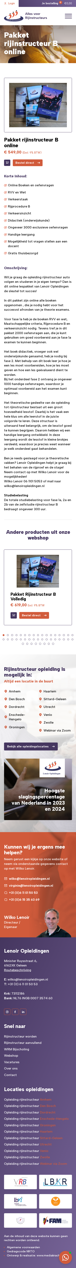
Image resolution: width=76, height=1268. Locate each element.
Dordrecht (17, 707)
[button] (3, 635)
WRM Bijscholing (16, 1049)
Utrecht (49, 707)
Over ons (11, 1068)
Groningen (17, 727)
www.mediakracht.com (52, 1255)
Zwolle (49, 722)
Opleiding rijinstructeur (27, 1099)
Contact (10, 1075)
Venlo (48, 715)
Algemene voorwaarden (23, 1247)
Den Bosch (17, 699)
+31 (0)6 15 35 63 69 (24, 900)
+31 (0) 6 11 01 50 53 (23, 984)
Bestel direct (24, 163)
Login (11, 3)
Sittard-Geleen (55, 699)
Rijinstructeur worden (20, 1036)
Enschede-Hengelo (17, 717)
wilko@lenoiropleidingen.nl (24, 486)
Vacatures (11, 1062)
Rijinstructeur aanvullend (23, 1043)
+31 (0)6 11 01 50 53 (23, 893)
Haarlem (50, 691)
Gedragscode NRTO (21, 1251)
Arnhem (14, 691)
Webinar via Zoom (57, 730)
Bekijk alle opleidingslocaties (28, 746)
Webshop (11, 1055)
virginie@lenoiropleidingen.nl (31, 885)
